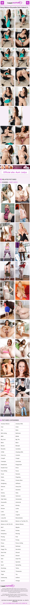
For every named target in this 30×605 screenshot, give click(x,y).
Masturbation (19, 518)
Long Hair (3, 518)
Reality (2, 546)
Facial (2, 474)
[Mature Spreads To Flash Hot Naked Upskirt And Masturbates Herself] (7, 309)
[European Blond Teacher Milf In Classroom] (7, 212)
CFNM (2, 452)
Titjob (2, 574)
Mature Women (20, 524)
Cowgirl (3, 458)
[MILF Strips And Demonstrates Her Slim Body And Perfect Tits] (7, 232)
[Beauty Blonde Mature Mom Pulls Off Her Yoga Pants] (7, 251)
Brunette (3, 449)
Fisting (2, 480)
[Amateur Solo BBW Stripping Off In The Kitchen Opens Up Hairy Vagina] (22, 348)
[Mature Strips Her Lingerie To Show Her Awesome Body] (7, 329)
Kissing (17, 505)
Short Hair (3, 552)
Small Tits (18, 558)
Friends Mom (19, 480)
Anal (2, 427)
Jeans (2, 505)
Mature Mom (4, 521)
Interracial (18, 502)
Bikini (2, 442)
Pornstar (3, 540)
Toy (17, 574)
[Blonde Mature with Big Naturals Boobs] (22, 329)
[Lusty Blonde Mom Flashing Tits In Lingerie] (7, 368)
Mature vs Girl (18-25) (7, 524)
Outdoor (3, 530)
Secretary (18, 549)
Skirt (2, 558)
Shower (18, 555)
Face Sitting (4, 470)
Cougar (17, 458)
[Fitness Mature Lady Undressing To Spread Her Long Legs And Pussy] (22, 232)
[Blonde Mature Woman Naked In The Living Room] (22, 290)
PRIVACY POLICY (11, 603)
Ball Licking (4, 433)
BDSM (17, 436)
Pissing (3, 536)
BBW (2, 436)
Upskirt (3, 580)
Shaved (18, 552)
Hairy (17, 492)
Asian (17, 427)
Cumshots (18, 461)
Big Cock (3, 439)
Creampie (3, 461)
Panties (18, 530)
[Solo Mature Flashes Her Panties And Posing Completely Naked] (22, 193)
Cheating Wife (19, 452)
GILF (2, 489)
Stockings (3, 568)
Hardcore (18, 496)
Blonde (2, 445)
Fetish (2, 477)
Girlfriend (18, 483)
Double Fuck (4, 467)
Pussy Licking (19, 543)
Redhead (18, 546)
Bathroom (18, 433)
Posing (17, 540)
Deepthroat (4, 464)
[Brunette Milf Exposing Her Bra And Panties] (22, 368)
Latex (2, 511)
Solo (2, 562)
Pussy (2, 543)
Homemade (19, 499)
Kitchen (3, 508)
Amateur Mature (5, 423)
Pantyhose (3, 533)
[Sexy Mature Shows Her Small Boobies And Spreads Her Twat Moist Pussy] (22, 309)
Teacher (3, 571)
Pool (17, 536)
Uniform (18, 577)
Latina (17, 508)
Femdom (18, 474)
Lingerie (18, 514)
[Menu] (2, 2)
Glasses (3, 486)
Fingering (18, 477)
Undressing (4, 577)
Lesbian (3, 514)
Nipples (18, 527)
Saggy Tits (4, 549)
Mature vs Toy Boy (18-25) (22, 521)
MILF (2, 527)
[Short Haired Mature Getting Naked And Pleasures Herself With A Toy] (7, 348)
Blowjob (18, 445)
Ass (2, 430)
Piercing (18, 533)
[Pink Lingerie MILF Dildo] (7, 387)
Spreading (18, 565)
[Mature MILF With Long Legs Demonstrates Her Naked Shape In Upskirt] (7, 271)
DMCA (17, 603)
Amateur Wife (19, 423)
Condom (18, 455)
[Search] (27, 2)
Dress (17, 467)
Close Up (3, 455)
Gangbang (3, 483)
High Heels (4, 499)
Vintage (18, 580)
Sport (2, 565)
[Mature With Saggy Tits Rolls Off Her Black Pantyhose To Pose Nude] (22, 251)
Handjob (3, 496)
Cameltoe (18, 449)
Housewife (3, 502)
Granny (3, 492)
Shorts (2, 555)
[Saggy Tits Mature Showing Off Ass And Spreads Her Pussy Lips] (22, 387)
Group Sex (18, 486)
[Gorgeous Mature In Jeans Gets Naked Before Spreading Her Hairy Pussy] (22, 212)
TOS (7, 603)
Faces (17, 470)
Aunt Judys (13, 182)
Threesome (19, 571)
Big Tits (18, 439)
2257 (20, 603)
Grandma (18, 489)
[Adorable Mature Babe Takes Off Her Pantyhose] (22, 271)
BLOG (4, 603)
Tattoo (17, 568)
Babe (17, 430)
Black (17, 442)
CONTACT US (24, 603)
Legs (17, 511)
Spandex (18, 562)
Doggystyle (19, 464)
